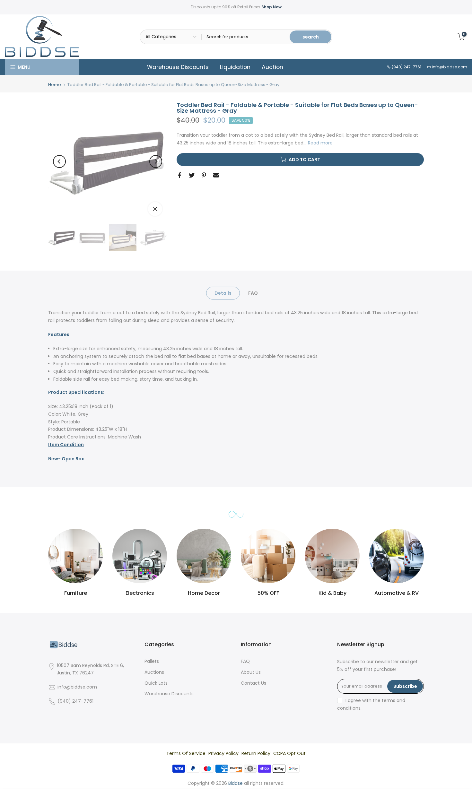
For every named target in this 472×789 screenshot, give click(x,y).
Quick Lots (156, 683)
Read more (320, 143)
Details (223, 293)
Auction (272, 67)
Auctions (154, 672)
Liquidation (235, 67)
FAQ (253, 293)
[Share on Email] (216, 175)
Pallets (151, 661)
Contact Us (253, 683)
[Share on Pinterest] (204, 175)
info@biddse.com (449, 67)
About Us (251, 672)
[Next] (155, 161)
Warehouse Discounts (178, 67)
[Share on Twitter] (192, 175)
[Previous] (59, 161)
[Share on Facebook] (179, 175)
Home (54, 84)
